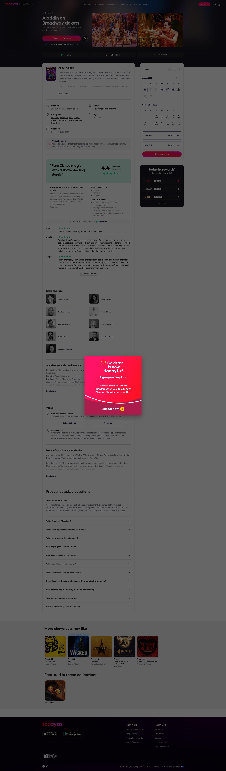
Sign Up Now (110, 409)
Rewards (100, 388)
